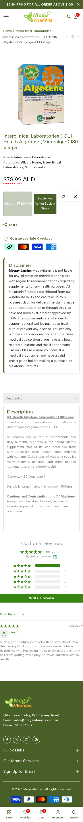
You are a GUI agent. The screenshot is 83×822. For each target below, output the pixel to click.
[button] (63, 197)
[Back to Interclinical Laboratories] (72, 36)
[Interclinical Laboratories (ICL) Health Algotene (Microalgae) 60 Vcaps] (78, 36)
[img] (9, 626)
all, (29, 162)
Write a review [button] (41, 598)
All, (24, 162)
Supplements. (35, 167)
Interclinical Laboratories (33, 31)
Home (7, 31)
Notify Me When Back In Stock (45, 203)
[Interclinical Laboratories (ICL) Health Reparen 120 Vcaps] (67, 36)
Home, (37, 162)
